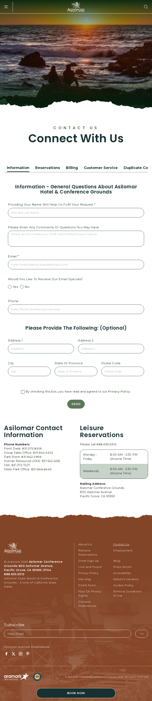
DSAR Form (87, 585)
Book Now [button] (76, 693)
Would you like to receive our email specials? (45, 279)
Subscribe (14, 624)
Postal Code (111, 363)
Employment (123, 550)
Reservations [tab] (47, 168)
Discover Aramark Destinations (26, 647)
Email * (13, 256)
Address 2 (86, 340)
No (27, 287)
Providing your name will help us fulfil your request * (52, 204)
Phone (13, 301)
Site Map (84, 579)
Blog (116, 561)
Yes (15, 287)
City (11, 363)
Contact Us (76, 128)
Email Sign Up (88, 561)
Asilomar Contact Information (33, 431)
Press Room (122, 567)
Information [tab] (18, 168)
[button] (143, 7)
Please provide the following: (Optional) (76, 328)
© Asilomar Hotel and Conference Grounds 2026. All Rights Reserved (106, 676)
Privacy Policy (119, 391)
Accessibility (122, 573)
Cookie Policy (123, 585)
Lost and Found (90, 567)
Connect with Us (76, 138)
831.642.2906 (31, 457)
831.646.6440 (41, 469)
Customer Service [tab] (101, 168)
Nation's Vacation (126, 579)
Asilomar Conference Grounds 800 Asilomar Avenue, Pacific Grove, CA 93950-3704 (33, 566)
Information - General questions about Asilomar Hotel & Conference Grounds (76, 189)
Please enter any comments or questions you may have (53, 227)
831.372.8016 (32, 448)
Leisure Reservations (102, 431)
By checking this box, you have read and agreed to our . (78, 391)
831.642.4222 (43, 452)
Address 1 (15, 340)
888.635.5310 (106, 444)
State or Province (69, 363)
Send (76, 404)
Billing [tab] (72, 168)
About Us (85, 544)
